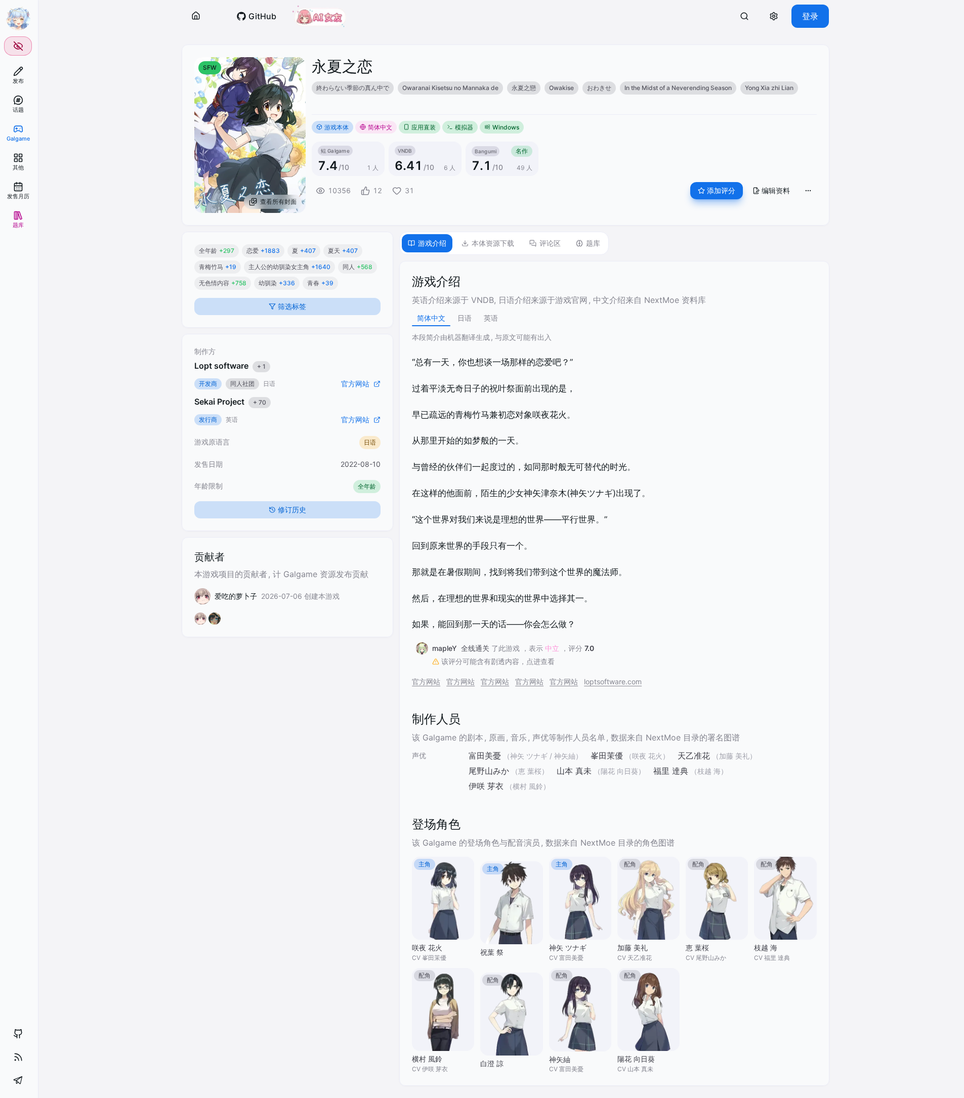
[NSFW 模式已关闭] (18, 46)
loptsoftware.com (613, 681)
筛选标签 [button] (292, 306)
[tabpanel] (614, 673)
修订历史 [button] (292, 509)
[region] (564, 88)
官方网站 (426, 681)
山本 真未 (574, 771)
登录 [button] (810, 16)
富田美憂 (485, 756)
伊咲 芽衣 (486, 786)
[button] (195, 16)
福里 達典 (670, 771)
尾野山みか (489, 771)
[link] (18, 75)
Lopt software (230, 366)
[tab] (427, 243)
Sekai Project (230, 402)
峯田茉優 (607, 756)
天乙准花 (694, 756)
